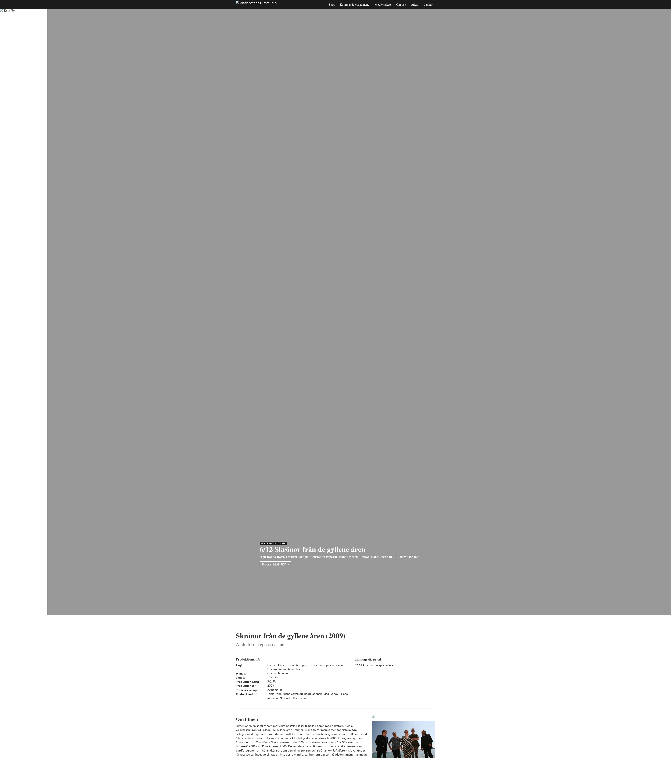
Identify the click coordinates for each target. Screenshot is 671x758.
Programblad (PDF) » (275, 564)
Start (332, 4)
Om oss (401, 4)
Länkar (428, 4)
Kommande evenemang (354, 4)
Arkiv (414, 4)
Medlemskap (383, 4)
